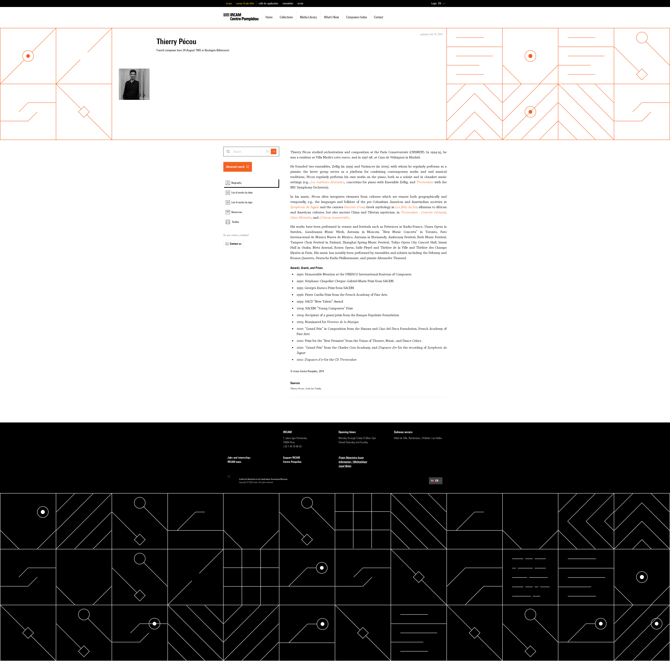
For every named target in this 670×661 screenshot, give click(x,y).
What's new (331, 17)
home (269, 17)
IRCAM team (234, 461)
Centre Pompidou (292, 461)
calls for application (268, 3)
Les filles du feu (406, 207)
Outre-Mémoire (300, 217)
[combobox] (251, 151)
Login (434, 3)
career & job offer (245, 3)
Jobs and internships (239, 457)
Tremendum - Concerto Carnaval (423, 212)
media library (308, 17)
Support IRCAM (291, 457)
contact (378, 17)
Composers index (356, 17)
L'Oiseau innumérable (334, 217)
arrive (300, 3)
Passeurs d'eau (354, 207)
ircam (229, 3)
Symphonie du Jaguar (304, 207)
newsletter (287, 3)
